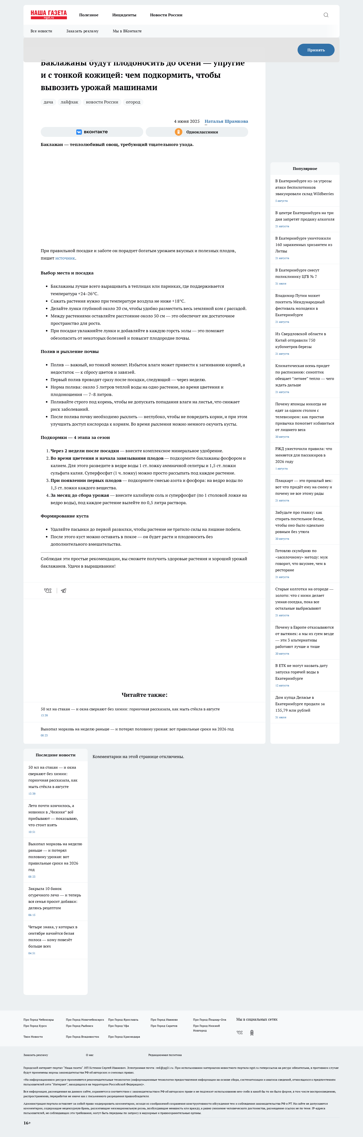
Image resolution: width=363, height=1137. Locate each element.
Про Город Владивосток (82, 1036)
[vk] (48, 590)
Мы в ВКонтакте (127, 31)
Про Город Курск (35, 1026)
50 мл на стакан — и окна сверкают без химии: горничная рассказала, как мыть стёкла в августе (130, 711)
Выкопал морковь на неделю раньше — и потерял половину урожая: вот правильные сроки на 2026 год (137, 731)
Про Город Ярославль (123, 1019)
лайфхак (69, 102)
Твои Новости (33, 1036)
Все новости (41, 31)
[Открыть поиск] (326, 15)
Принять (316, 49)
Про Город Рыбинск (79, 1026)
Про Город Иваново (164, 1019)
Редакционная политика (165, 1055)
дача (48, 102)
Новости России (166, 14)
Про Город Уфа (118, 1026)
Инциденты (124, 14)
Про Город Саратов (164, 1026)
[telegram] (65, 590)
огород (133, 102)
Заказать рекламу (82, 31)
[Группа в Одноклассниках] (197, 132)
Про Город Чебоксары (38, 1019)
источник (65, 258)
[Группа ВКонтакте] (92, 132)
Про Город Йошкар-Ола (209, 1019)
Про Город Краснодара (124, 1036)
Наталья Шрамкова (226, 121)
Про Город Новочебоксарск (85, 1019)
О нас (90, 1055)
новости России (102, 102)
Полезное (89, 14)
